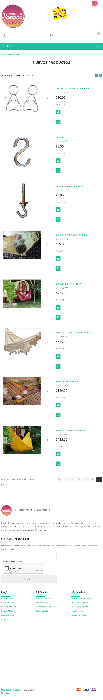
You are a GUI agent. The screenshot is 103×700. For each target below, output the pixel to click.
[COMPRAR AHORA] (58, 112)
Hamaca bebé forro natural (72, 235)
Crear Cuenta (42, 611)
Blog (3, 619)
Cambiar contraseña (45, 607)
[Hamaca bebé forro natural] (22, 244)
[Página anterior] (59, 479)
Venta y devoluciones (80, 607)
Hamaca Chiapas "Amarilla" (71, 430)
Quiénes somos (8, 615)
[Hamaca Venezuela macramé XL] (22, 342)
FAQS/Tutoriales (8, 607)
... (66, 479)
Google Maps (7, 611)
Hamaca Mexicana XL (67, 381)
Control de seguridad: (13, 562)
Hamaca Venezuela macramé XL (74, 333)
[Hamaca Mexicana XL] (22, 391)
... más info (62, 92)
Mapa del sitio (77, 611)
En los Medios (7, 602)
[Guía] (96, 75)
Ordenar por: (7, 75)
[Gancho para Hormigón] (22, 200)
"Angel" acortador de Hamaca (73, 88)
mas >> (46, 530)
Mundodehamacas (10, 690)
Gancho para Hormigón (69, 186)
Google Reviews (78, 615)
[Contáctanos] (95, 4)
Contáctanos (7, 598)
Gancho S (61, 137)
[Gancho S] (22, 151)
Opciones (58, 258)
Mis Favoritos (42, 602)
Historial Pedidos (44, 598)
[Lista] (100, 75)
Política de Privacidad (81, 602)
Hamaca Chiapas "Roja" (69, 284)
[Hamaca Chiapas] (22, 293)
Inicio (3, 54)
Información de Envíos (81, 598)
